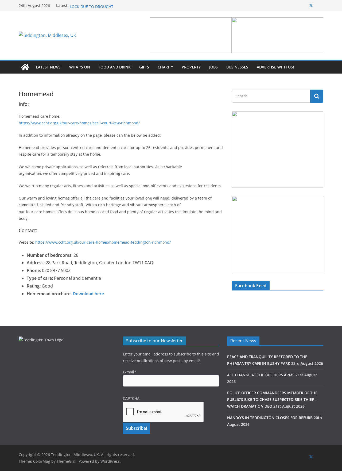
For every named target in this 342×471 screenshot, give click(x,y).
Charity (165, 67)
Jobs (213, 67)
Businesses (237, 67)
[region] (236, 35)
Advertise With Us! (275, 67)
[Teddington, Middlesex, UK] (25, 67)
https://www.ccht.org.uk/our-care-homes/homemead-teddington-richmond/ (103, 242)
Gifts (144, 67)
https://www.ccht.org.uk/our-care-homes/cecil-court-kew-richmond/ (79, 122)
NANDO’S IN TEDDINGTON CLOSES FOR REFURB (270, 417)
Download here (88, 294)
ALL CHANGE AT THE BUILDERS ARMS (260, 374)
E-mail (129, 371)
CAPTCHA (131, 398)
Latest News (48, 67)
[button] (236, 35)
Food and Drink (115, 67)
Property (191, 67)
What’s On (79, 67)
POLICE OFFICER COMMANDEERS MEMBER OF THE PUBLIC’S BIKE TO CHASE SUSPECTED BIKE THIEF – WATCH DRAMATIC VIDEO (272, 399)
